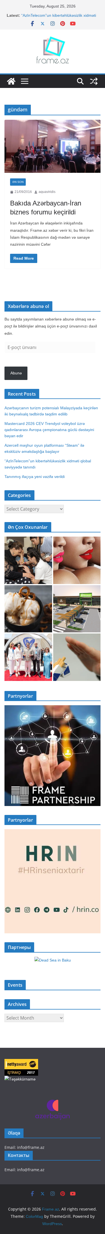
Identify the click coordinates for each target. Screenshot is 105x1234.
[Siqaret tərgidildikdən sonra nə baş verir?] (77, 657)
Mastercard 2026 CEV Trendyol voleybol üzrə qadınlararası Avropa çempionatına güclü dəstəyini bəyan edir (49, 429)
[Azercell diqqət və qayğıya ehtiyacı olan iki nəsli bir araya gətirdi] (28, 560)
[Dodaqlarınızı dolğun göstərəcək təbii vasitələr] (77, 560)
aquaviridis (47, 192)
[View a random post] (94, 81)
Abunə (16, 373)
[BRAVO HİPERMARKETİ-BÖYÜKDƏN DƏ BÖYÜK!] (77, 609)
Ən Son (18, 181)
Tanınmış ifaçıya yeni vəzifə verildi (34, 476)
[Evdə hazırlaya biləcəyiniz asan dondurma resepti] (28, 609)
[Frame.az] (11, 81)
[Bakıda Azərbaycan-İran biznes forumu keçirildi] (52, 146)
